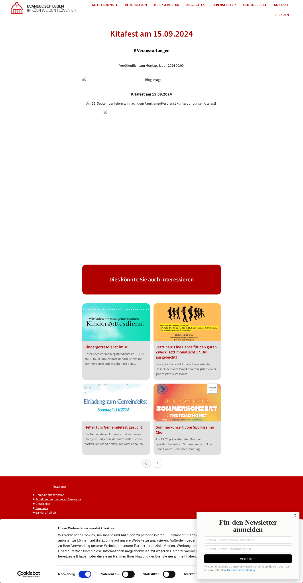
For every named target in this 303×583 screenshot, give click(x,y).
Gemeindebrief (255, 4)
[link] (196, 5)
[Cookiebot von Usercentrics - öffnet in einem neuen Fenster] (28, 574)
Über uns (59, 487)
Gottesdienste (105, 4)
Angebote (194, 4)
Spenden (282, 14)
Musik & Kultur (166, 4)
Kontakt (281, 4)
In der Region (136, 4)
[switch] (128, 574)
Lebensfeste (223, 4)
